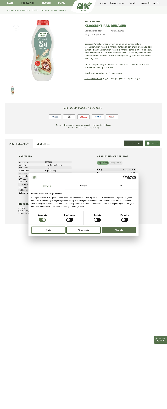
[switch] (69, 220)
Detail (61, 3)
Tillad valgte (83, 230)
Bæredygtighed (117, 3)
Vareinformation (19, 143)
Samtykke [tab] (47, 186)
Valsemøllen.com (13, 10)
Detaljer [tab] (83, 185)
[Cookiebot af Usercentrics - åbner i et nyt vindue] (125, 177)
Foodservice (27, 3)
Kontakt (132, 3)
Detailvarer (45, 10)
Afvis (48, 230)
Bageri (10, 3)
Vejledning (43, 143)
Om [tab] (120, 185)
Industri (46, 3)
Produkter (35, 10)
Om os (103, 3)
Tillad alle (119, 230)
